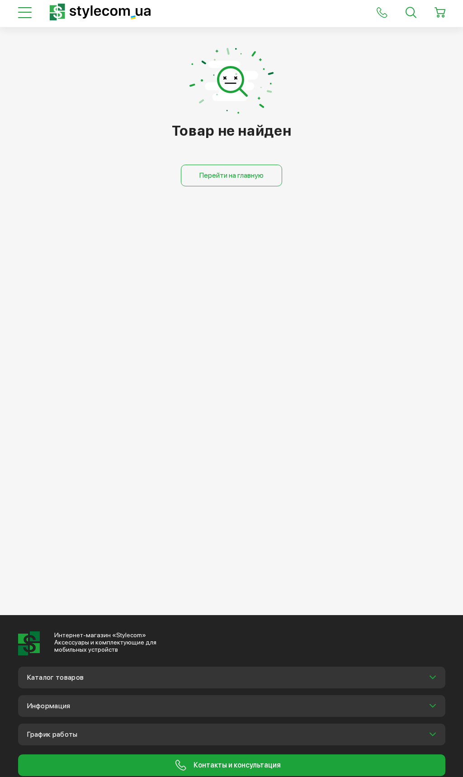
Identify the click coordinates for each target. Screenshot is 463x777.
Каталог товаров (55, 677)
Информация (49, 705)
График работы (52, 734)
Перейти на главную (231, 175)
